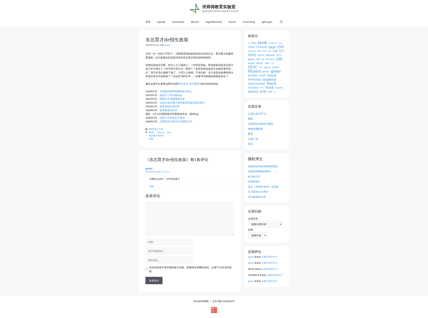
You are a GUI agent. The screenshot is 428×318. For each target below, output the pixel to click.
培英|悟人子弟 (156, 129)
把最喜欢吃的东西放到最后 (263, 166)
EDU (280, 47)
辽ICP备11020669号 (223, 301)
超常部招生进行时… (171, 106)
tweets (253, 92)
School (160, 132)
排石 (250, 143)
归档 (250, 229)
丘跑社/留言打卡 (257, 113)
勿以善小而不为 (156, 135)
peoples (276, 67)
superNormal (213, 21)
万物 (151, 138)
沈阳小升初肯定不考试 (172, 117)
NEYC (151, 132)
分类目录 (253, 218)
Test (169, 132)
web (263, 91)
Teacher (253, 87)
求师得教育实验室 (219, 6)
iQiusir (161, 21)
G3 (269, 51)
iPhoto (270, 55)
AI (249, 43)
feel (260, 51)
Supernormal (256, 83)
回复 (152, 186)
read (262, 75)
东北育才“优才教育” (189, 83)
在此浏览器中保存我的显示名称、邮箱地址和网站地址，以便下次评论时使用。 (190, 269)
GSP (275, 51)
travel (279, 87)
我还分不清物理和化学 (172, 98)
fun (265, 51)
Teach (271, 83)
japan (251, 59)
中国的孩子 (254, 181)
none (260, 67)
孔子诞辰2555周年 (258, 191)
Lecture (269, 59)
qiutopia (253, 75)
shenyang (254, 79)
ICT (281, 51)
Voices (232, 21)
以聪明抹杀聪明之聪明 (260, 123)
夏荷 (250, 133)
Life (279, 59)
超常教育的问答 (168, 110)
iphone (261, 55)
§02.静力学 (254, 176)
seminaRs (178, 21)
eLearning (249, 21)
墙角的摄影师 (255, 128)
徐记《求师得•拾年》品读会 (263, 186)
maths (251, 63)
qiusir (149, 168)
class (251, 47)
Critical (261, 47)
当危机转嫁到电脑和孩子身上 (176, 91)
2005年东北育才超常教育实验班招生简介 (182, 102)
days (272, 47)
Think (269, 87)
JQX (258, 59)
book (262, 43)
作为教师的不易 (256, 196)
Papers (267, 67)
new (272, 63)
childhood (273, 43)
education (252, 51)
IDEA (252, 55)
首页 (147, 21)
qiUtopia (267, 21)
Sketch (195, 21)
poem (265, 71)
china (281, 43)
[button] (281, 22)
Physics (254, 71)
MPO (267, 63)
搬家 (250, 118)
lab (262, 59)
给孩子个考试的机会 (171, 95)
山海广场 (253, 138)
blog (253, 42)
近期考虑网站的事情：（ (262, 171)
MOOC (259, 63)
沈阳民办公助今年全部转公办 (176, 121)
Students (269, 79)
